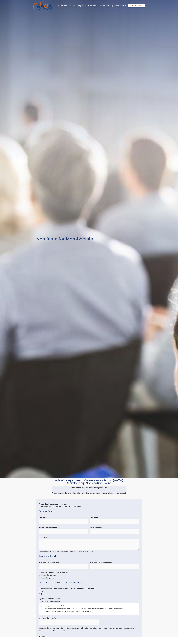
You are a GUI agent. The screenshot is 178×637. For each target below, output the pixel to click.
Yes (42, 591)
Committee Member (62, 507)
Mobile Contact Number (48, 527)
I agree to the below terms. (51, 601)
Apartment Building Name (49, 562)
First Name (43, 517)
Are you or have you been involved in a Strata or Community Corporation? (67, 588)
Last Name (94, 517)
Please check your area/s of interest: (53, 504)
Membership (46, 507)
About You (43, 537)
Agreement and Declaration (50, 599)
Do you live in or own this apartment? (53, 572)
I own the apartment (48, 578)
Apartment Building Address (101, 562)
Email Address (96, 527)
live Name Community (47, 618)
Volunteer (77, 507)
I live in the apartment (49, 575)
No (42, 594)
